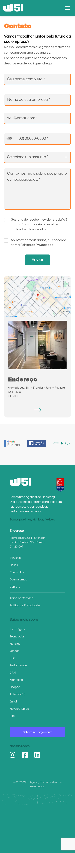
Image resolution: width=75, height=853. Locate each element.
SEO (12, 658)
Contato (15, 586)
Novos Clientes (19, 708)
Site (12, 716)
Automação (17, 694)
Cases (14, 565)
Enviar (37, 260)
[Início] (13, 8)
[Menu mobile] (68, 8)
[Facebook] (25, 755)
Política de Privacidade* (37, 245)
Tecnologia (17, 636)
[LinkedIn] (37, 755)
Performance (18, 665)
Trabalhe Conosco (21, 598)
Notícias (15, 643)
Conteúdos (17, 572)
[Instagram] (13, 755)
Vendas (14, 650)
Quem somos (18, 579)
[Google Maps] (37, 409)
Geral (13, 701)
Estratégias (17, 629)
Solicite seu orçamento (37, 732)
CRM (13, 672)
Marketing (16, 679)
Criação (15, 687)
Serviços (15, 557)
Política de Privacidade (25, 605)
